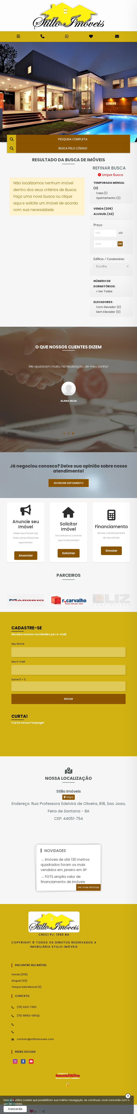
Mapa (69, 797)
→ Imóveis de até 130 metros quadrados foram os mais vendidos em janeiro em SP (65, 864)
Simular (111, 551)
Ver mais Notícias (88, 887)
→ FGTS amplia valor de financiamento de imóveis (63, 879)
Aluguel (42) (19, 980)
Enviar (68, 699)
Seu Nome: (18, 644)
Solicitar (68, 553)
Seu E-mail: (18, 661)
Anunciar (26, 555)
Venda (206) (19, 974)
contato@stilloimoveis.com (35, 1039)
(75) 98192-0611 (27, 1015)
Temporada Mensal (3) (26, 987)
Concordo (15, 1109)
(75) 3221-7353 (26, 1007)
